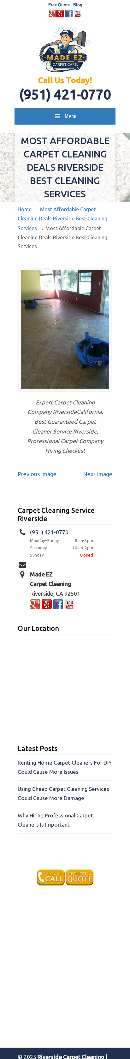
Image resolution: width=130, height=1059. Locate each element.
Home (25, 209)
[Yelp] (60, 16)
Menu (70, 116)
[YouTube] (77, 16)
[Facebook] (69, 16)
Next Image (97, 474)
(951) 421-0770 (65, 94)
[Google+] (52, 16)
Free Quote (59, 5)
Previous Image (37, 474)
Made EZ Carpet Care (65, 49)
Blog (77, 5)
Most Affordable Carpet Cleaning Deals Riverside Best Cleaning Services (62, 218)
